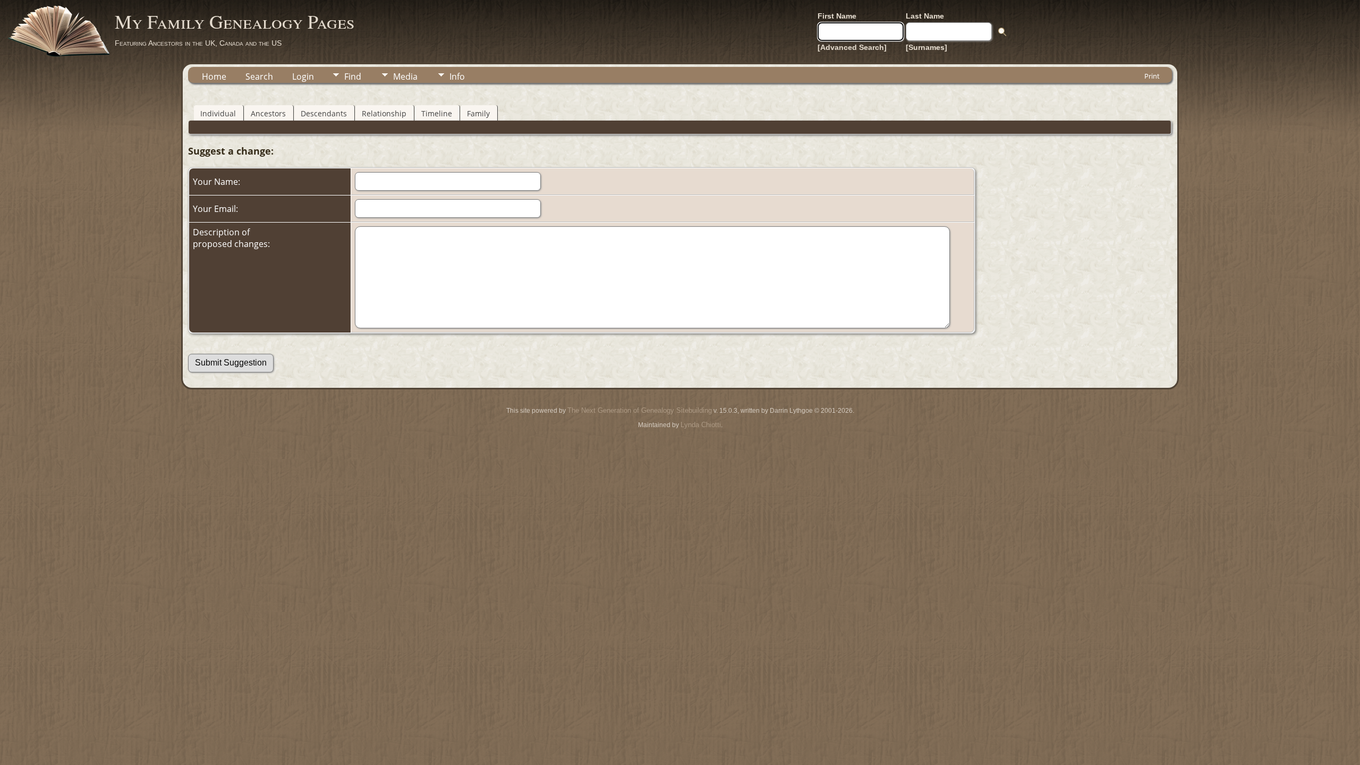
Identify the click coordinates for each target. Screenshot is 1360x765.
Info (457, 76)
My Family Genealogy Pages (234, 21)
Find (352, 76)
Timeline (436, 113)
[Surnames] (926, 47)
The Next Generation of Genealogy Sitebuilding (639, 410)
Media (405, 76)
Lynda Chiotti (701, 425)
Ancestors (268, 113)
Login (303, 76)
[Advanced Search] (852, 47)
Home (214, 76)
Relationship (384, 113)
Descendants (324, 113)
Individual (218, 113)
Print (1152, 76)
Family (478, 113)
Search (259, 76)
